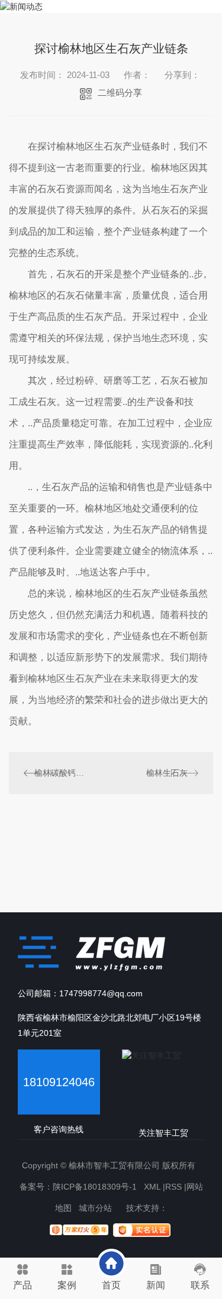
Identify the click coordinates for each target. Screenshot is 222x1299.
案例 (66, 1285)
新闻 (155, 1285)
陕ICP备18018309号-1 (95, 1186)
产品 (22, 1285)
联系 (200, 1285)
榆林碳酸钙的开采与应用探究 (59, 773)
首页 (111, 1285)
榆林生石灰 (167, 773)
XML (152, 1186)
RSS (173, 1186)
